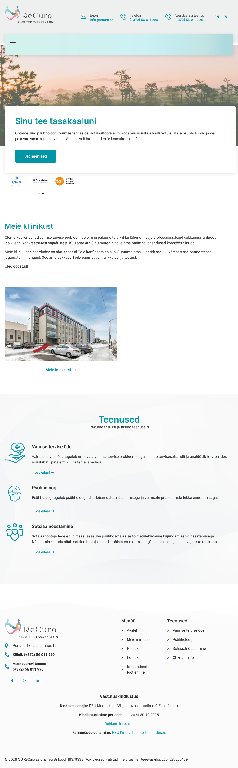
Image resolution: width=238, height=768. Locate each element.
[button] (39, 193)
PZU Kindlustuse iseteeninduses (139, 732)
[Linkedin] (37, 681)
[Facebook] (12, 681)
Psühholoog (44, 487)
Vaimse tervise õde (52, 446)
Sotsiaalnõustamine (52, 526)
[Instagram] (25, 681)
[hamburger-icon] (13, 45)
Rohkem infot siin (119, 724)
